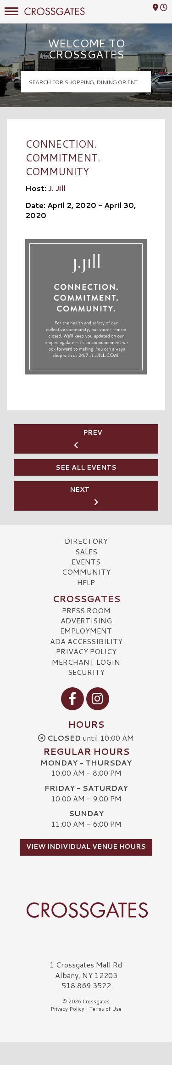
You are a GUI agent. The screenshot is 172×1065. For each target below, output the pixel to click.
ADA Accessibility (86, 641)
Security (86, 672)
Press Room (86, 610)
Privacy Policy (86, 651)
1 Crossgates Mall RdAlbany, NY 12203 (86, 969)
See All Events (86, 467)
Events (86, 561)
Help (86, 582)
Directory (86, 540)
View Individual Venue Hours (86, 846)
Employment (86, 630)
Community (86, 571)
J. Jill (57, 188)
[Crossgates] (86, 910)
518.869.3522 (86, 985)
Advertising (86, 620)
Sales (86, 551)
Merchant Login (86, 661)
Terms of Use (105, 1009)
